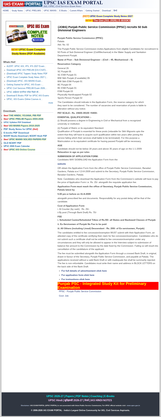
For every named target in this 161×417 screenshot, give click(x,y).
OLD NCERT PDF (13, 143)
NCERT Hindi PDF (38, 136)
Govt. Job (64, 295)
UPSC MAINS (50, 11)
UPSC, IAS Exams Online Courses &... (25, 99)
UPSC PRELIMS (33, 11)
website (62, 164)
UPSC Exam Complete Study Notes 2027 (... (27, 77)
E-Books (63, 11)
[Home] (22, 6)
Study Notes (17, 11)
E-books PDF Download (16, 132)
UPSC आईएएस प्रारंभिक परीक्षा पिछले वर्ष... (23, 92)
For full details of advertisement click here (84, 271)
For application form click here (77, 275)
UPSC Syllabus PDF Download (17, 122)
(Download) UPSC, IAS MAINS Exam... (25, 81)
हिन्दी (115, 11)
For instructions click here (75, 279)
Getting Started (92, 11)
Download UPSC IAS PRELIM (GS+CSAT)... (27, 70)
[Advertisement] (108, 326)
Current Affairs (76, 11)
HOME (6, 11)
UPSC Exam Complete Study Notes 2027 (111, 16)
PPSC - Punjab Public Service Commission (80, 291)
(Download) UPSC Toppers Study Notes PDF (27, 74)
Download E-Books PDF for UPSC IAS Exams (28, 96)
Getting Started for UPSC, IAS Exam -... (25, 85)
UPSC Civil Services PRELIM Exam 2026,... (27, 88)
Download (106, 11)
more (50, 103)
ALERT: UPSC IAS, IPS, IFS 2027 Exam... (26, 66)
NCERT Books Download (16, 136)
